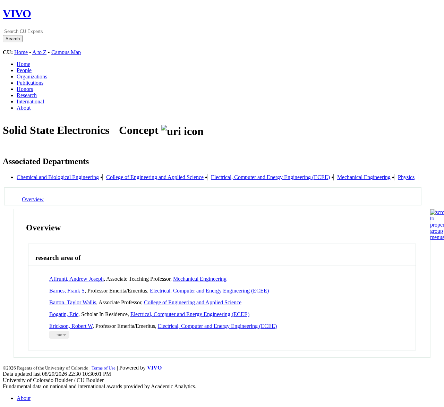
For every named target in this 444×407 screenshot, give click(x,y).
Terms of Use (104, 368)
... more (59, 334)
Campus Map (66, 52)
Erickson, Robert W (71, 326)
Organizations (32, 76)
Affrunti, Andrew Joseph (76, 279)
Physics (406, 177)
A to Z (39, 52)
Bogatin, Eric (63, 314)
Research (27, 95)
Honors (25, 89)
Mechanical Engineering (364, 177)
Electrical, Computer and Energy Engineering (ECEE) (270, 177)
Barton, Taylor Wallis (72, 302)
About (24, 108)
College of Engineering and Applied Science (155, 177)
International (30, 101)
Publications (30, 83)
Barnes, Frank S (67, 291)
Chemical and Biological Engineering (58, 177)
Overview (33, 199)
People (24, 70)
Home (21, 52)
